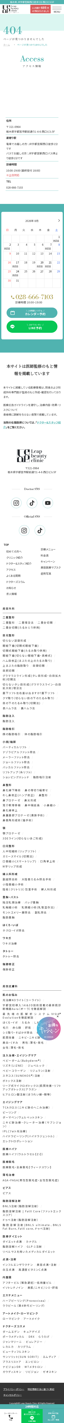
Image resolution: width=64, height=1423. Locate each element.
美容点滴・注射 (47, 1264)
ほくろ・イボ (11, 1022)
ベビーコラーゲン (15, 1070)
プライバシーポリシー (13, 1389)
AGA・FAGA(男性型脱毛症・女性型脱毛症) (31, 1180)
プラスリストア (12, 1361)
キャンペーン (48, 561)
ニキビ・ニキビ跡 (30, 1037)
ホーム (6, 44)
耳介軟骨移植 (12, 805)
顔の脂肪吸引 (12, 734)
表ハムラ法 (10, 708)
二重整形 (9, 622)
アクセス (11, 570)
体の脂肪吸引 (33, 734)
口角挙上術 (48, 861)
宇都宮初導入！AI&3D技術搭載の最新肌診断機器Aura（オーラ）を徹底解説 (32, 1007)
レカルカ (9, 1346)
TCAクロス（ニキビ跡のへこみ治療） (27, 1107)
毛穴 (6, 1027)
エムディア (50, 1356)
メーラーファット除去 (17, 757)
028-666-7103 (14, 187)
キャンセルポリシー (12, 1395)
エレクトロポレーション (18, 1141)
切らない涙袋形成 (15, 640)
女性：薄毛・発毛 (13, 1047)
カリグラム (25, 1346)
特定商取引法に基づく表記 (41, 1389)
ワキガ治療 (10, 943)
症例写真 (46, 573)
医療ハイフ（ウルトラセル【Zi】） (23, 1154)
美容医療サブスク (51, 567)
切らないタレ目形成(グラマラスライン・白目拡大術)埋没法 (32, 686)
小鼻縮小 (50, 805)
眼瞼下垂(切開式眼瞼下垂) (21, 645)
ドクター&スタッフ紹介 (19, 563)
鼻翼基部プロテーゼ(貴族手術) (24, 815)
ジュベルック (37, 1065)
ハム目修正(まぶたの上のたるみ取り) (28, 660)
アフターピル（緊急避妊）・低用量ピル (28, 1282)
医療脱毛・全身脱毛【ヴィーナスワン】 (27, 1167)
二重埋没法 (27, 622)
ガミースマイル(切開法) (19, 856)
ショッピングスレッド (16, 777)
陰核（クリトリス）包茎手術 (20, 889)
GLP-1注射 (35, 1246)
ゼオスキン (50, 1372)
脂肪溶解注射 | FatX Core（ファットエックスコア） (32, 1213)
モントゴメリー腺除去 (17, 912)
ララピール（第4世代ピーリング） (24, 1305)
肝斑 (28, 1027)
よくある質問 (13, 576)
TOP (6, 545)
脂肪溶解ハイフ (13, 1246)
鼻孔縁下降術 (12, 790)
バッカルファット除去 (17, 767)
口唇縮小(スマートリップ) (20, 861)
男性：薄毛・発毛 (33, 1042)
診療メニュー (48, 549)
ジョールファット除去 (17, 762)
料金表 (45, 555)
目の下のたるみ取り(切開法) (22, 703)
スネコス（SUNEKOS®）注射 (22, 1075)
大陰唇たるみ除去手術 (37, 879)
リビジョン (32, 1372)
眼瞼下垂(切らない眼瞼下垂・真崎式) (28, 655)
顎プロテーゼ (12, 833)
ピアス (7, 1193)
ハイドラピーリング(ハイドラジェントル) (29, 1136)
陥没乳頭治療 (12, 902)
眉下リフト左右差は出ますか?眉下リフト (29, 693)
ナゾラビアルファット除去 (20, 752)
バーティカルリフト (15, 747)
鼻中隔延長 (33, 805)
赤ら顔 (17, 1027)
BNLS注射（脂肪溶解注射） (21, 1206)
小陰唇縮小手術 (14, 884)
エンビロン (33, 1361)
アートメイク (31, 1318)
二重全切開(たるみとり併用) (22, 627)
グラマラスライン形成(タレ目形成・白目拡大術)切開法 (32, 677)
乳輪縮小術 (11, 907)
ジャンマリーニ (13, 1341)
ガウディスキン (13, 1372)
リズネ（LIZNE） (14, 1065)
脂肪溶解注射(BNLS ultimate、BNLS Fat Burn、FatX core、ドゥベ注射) (32, 1226)
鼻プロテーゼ (12, 800)
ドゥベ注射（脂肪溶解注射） (21, 1220)
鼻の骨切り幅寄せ (37, 790)
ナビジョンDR (12, 1367)
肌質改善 (9, 1037)
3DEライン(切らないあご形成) (23, 838)
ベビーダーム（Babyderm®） (23, 1060)
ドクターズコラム (15, 582)
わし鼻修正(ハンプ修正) (19, 795)
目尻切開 (9, 670)
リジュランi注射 (41, 1070)
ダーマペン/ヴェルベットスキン (23, 1117)
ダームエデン (12, 1331)
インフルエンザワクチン (18, 1264)
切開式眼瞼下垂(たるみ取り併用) (25, 650)
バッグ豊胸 (32, 902)
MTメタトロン (34, 1367)
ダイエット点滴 (13, 1241)
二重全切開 (46, 622)
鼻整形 (44, 795)
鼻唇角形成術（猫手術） (18, 820)
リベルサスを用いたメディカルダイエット (29, 1251)
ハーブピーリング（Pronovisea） (25, 1300)
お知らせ (11, 588)
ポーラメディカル (14, 1336)
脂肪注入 (9, 721)
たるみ (26, 1022)
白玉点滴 (9, 1269)
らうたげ (44, 1336)
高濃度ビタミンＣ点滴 (33, 1269)
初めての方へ (14, 551)
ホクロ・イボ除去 (14, 930)
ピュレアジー (35, 1341)
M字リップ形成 (12, 866)
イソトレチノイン (14, 1287)
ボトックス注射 (13, 1080)
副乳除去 (41, 912)
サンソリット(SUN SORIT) (21, 1356)
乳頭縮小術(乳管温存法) (39, 907)
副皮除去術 (11, 879)
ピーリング (10, 1112)
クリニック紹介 (14, 557)
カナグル (32, 1241)
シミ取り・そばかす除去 (18, 1032)
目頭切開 (39, 665)
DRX (32, 1336)
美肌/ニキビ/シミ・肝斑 (43, 1287)
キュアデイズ (32, 1331)
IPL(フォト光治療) (15, 1131)
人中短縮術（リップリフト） (20, 851)
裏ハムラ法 (28, 708)
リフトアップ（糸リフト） (18, 772)
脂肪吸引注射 (42, 777)
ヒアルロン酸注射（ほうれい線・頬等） (27, 1094)
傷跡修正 (9, 969)
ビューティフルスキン (17, 1351)
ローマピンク (12, 1318)
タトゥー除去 (11, 956)
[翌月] (59, 220)
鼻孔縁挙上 (11, 810)
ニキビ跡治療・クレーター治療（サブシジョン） (32, 1124)
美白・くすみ (11, 1042)
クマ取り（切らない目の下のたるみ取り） (29, 698)
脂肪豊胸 (9, 917)
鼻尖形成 (31, 800)
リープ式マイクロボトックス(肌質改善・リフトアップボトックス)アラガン (32, 1087)
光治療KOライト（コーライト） (22, 1000)
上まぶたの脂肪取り (16, 665)
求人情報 (11, 594)
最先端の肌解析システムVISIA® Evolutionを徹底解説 (32, 1015)
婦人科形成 (48, 889)
